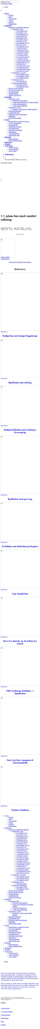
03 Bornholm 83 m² (22, 836)
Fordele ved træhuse (15, 897)
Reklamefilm (12, 826)
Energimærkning (14, 934)
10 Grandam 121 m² (22, 849)
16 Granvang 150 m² (22, 859)
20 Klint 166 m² (21, 866)
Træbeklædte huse (14, 918)
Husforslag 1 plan (17, 831)
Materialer (8, 899)
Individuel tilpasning (15, 917)
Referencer (8, 948)
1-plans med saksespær (19, 908)
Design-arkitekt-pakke (15, 946)
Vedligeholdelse (13, 896)
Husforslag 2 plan (17, 882)
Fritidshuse (12, 922)
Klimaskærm (12, 937)
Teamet (11, 822)
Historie (11, 817)
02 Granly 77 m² (21, 835)
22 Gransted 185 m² (22, 870)
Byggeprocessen (14, 894)
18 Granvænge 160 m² (23, 863)
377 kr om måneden (15, 929)
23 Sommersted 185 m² (23, 871)
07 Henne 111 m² (21, 843)
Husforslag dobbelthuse (19, 885)
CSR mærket (13, 821)
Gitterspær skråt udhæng (19, 903)
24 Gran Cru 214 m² (22, 873)
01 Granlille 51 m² (22, 833)
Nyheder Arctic (13, 953)
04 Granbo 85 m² (21, 838)
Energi (7, 925)
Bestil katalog (9, 154)
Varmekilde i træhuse (15, 932)
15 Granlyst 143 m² (22, 857)
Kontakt (11, 824)
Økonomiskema (13, 944)
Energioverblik (13, 930)
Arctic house (8, 951)
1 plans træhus (5, 1008)
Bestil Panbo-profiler (15, 924)
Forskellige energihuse (15, 936)
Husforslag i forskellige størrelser (19, 829)
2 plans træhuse (5, 1015)
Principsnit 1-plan (14, 901)
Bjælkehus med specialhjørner (18, 920)
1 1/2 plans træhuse (7, 1011)
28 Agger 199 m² (21, 883)
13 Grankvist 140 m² (22, 854)
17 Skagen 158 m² (22, 861)
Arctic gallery (13, 957)
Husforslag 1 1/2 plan (19, 875)
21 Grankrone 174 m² (23, 868)
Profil (10, 819)
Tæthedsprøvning (14, 939)
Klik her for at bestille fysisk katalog (20, 262)
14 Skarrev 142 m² (22, 856)
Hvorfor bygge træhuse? (16, 890)
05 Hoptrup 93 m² (21, 840)
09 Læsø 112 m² (21, 847)
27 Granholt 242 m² (22, 880)
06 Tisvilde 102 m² (22, 842)
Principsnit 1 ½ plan (15, 911)
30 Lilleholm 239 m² (22, 889)
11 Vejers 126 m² (21, 850)
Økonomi (7, 943)
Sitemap (3, 1002)
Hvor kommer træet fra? (16, 892)
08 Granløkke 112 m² (22, 845)
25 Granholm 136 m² (22, 876)
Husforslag (8, 828)
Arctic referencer (14, 955)
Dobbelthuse (5, 1018)
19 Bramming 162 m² (23, 864)
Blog (2, 1021)
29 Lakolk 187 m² (21, 887)
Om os (7, 816)
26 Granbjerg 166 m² (22, 878)
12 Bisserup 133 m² (22, 852)
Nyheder (7, 950)
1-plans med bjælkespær (19, 910)
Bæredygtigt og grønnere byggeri (19, 927)
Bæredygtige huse (14, 941)
